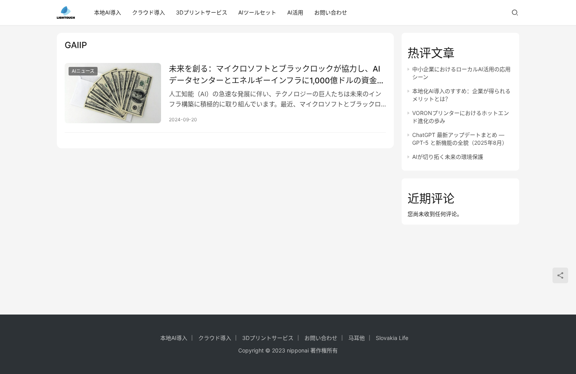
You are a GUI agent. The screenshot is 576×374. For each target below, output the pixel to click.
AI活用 (295, 12)
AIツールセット (257, 12)
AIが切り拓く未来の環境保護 (447, 156)
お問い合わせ (330, 12)
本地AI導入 (107, 12)
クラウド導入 (148, 12)
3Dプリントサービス (201, 12)
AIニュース (83, 71)
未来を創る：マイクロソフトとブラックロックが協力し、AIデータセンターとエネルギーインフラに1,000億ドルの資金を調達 (277, 74)
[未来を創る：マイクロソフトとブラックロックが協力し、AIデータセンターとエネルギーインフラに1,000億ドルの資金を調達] (113, 93)
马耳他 (356, 337)
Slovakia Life (392, 337)
